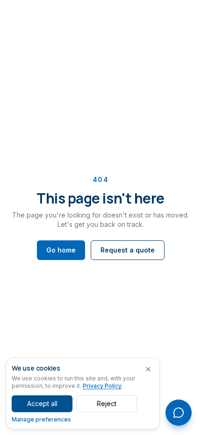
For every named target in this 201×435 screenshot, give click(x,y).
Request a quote (127, 250)
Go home (61, 250)
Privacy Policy (102, 385)
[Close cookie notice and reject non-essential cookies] (148, 369)
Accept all (42, 403)
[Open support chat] (178, 413)
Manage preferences (41, 419)
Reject (106, 403)
